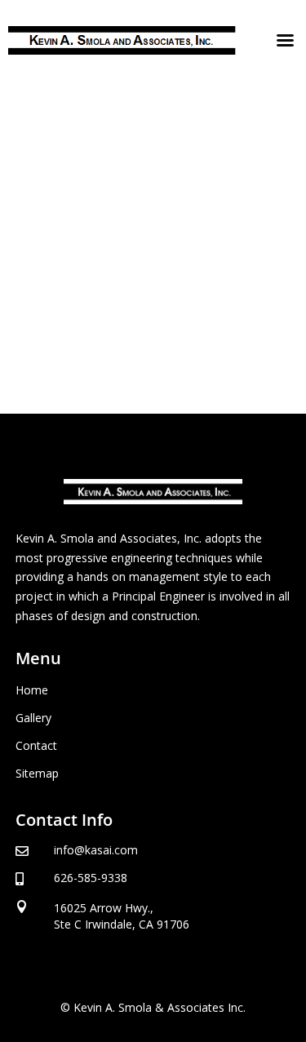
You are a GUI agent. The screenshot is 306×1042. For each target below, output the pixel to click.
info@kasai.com (96, 850)
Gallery (33, 717)
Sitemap (37, 773)
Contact (36, 745)
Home (32, 690)
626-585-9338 (90, 877)
